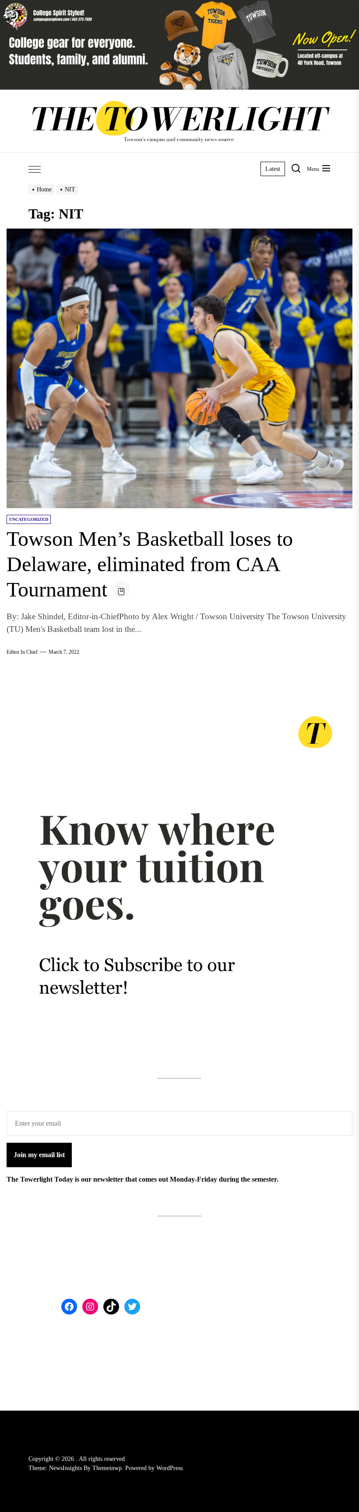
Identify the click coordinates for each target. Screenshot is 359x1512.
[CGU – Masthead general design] (179, 5)
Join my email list (39, 1154)
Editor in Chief (22, 652)
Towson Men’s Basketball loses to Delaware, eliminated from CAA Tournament (150, 563)
